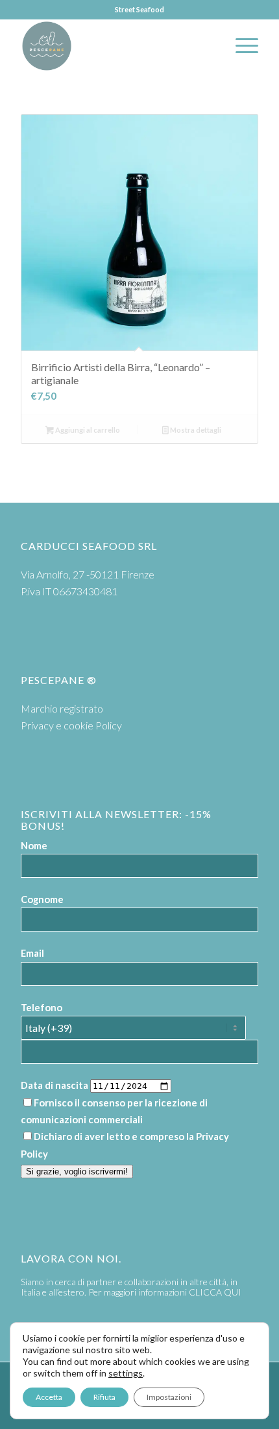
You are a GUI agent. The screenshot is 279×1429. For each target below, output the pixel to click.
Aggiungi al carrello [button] (87, 430)
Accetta (49, 1397)
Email (32, 953)
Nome (34, 845)
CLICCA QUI (215, 1292)
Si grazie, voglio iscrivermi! (77, 1171)
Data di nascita (54, 1085)
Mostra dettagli (195, 430)
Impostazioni (169, 1397)
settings (125, 1372)
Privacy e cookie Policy (71, 725)
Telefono (41, 1007)
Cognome (42, 899)
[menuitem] (240, 46)
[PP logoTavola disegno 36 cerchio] (115, 46)
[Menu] (240, 46)
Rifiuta (104, 1397)
